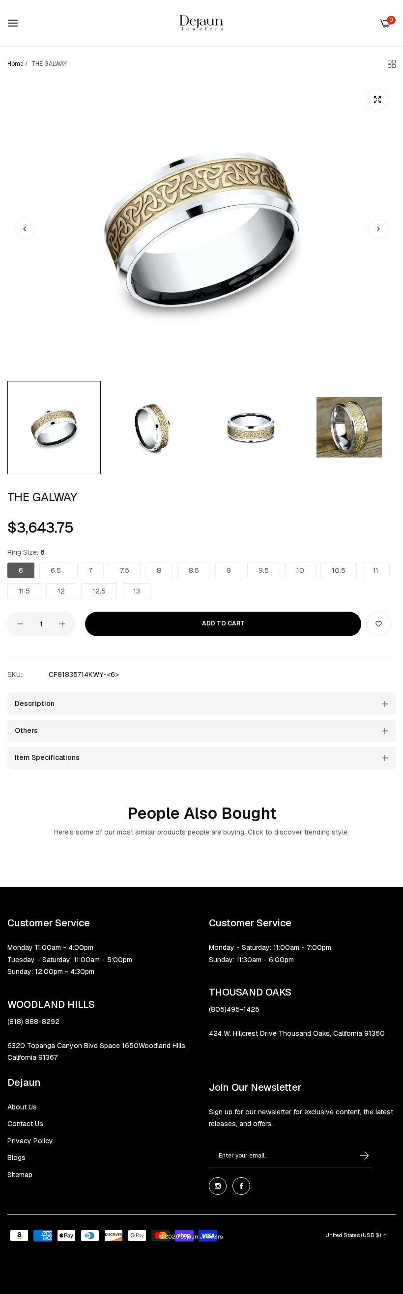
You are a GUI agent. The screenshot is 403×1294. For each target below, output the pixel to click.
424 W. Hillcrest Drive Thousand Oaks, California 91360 (297, 1033)
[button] (378, 229)
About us (22, 1107)
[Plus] (62, 624)
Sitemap (19, 1174)
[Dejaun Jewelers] (201, 23)
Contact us (25, 1123)
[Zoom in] (377, 100)
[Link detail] (218, 1186)
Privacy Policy (30, 1140)
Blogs (16, 1157)
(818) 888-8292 (33, 1021)
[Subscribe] (355, 1156)
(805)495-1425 (234, 1009)
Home (15, 64)
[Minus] (20, 624)
